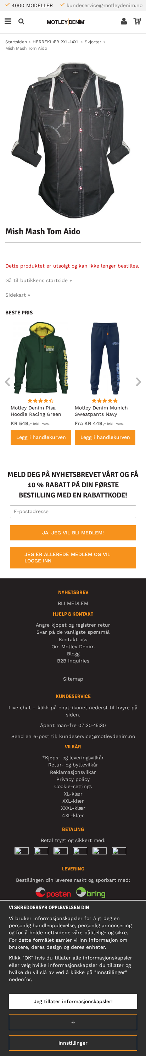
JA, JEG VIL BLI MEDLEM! (73, 532)
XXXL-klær (73, 808)
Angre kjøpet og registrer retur (73, 625)
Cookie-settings (73, 786)
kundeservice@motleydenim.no (104, 5)
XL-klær (73, 794)
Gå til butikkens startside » (38, 280)
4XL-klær (73, 815)
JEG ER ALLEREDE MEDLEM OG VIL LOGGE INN (67, 557)
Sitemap (73, 679)
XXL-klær (73, 801)
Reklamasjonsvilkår (73, 772)
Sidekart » (17, 295)
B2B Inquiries (73, 661)
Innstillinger (73, 1043)
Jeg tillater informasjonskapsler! (73, 1001)
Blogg (73, 653)
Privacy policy (73, 779)
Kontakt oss (73, 639)
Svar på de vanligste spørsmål (73, 632)
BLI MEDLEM (73, 603)
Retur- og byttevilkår (73, 765)
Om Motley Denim (73, 646)
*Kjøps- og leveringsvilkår (73, 757)
